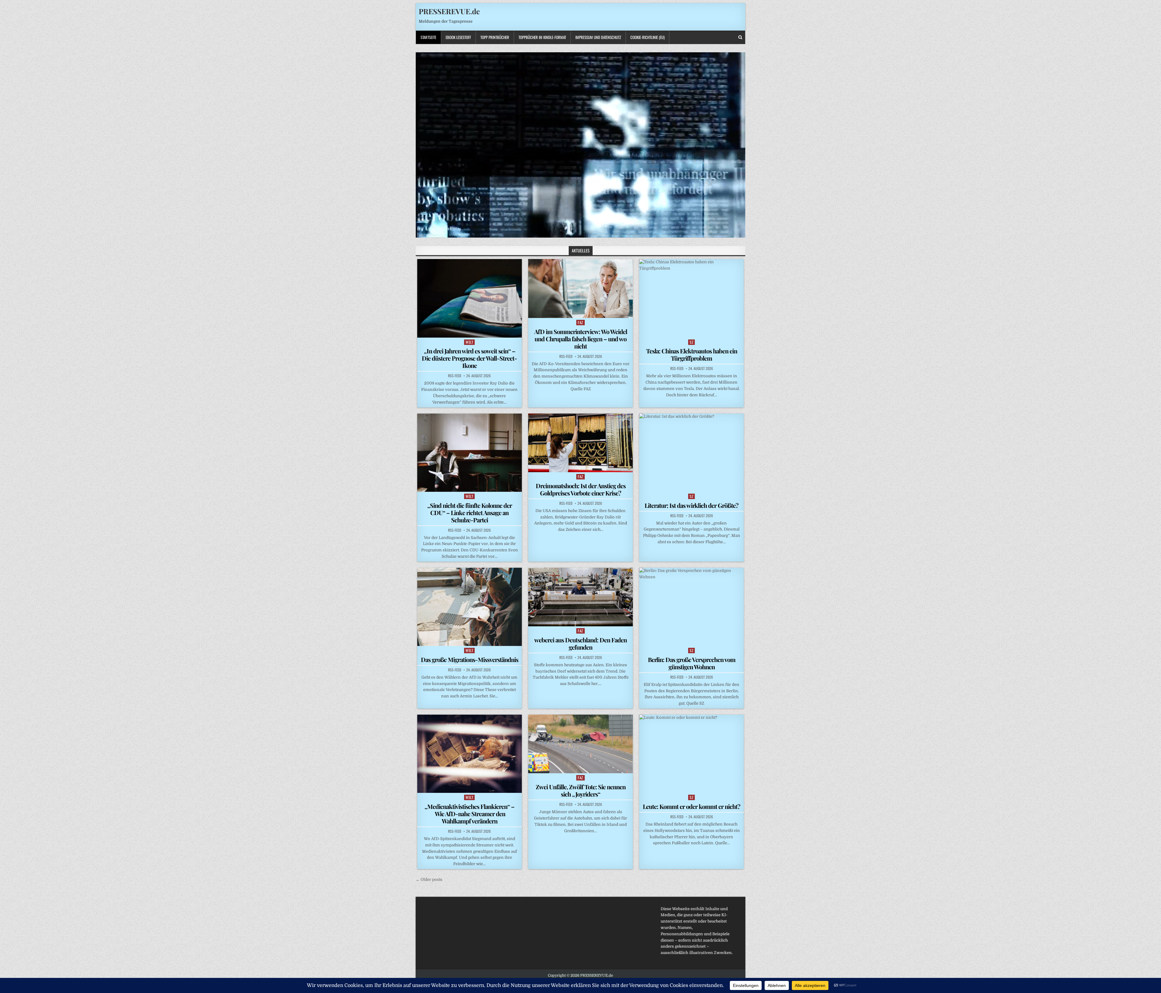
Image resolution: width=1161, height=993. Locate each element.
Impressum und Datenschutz (598, 37)
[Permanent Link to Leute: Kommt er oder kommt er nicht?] (691, 754)
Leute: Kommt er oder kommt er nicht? (691, 806)
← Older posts (429, 879)
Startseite (428, 37)
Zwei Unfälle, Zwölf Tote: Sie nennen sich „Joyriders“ (581, 790)
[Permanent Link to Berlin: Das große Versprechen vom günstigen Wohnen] (691, 607)
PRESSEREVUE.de (449, 11)
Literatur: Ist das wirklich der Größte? (691, 505)
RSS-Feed (454, 376)
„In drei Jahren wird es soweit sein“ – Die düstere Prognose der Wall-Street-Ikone (469, 358)
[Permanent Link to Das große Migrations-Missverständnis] (469, 607)
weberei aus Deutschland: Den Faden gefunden (580, 643)
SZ (691, 342)
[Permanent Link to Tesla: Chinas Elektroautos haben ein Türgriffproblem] (691, 298)
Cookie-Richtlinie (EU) (647, 37)
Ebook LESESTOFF (458, 37)
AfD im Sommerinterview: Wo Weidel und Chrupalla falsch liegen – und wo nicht (580, 338)
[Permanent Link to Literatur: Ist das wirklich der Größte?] (691, 453)
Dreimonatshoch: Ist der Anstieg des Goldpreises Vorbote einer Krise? (581, 489)
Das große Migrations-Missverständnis (469, 659)
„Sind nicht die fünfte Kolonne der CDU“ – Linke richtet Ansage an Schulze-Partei (469, 512)
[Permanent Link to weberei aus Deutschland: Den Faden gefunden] (580, 597)
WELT (469, 342)
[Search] (740, 37)
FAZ (580, 322)
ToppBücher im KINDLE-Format (542, 37)
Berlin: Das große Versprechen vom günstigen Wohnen (691, 663)
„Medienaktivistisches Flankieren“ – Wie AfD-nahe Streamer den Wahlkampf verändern (469, 813)
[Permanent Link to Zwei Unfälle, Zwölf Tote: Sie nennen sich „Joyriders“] (580, 744)
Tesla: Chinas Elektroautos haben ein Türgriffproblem (691, 354)
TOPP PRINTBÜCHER (494, 37)
